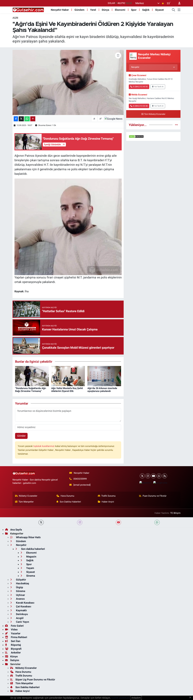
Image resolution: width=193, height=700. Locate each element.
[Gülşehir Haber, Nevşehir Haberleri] (28, 9)
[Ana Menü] (179, 10)
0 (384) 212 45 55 (140, 87)
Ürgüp (19, 587)
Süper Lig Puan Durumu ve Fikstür (35, 679)
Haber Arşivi (108, 501)
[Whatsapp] (159, 475)
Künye (14, 656)
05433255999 (80, 478)
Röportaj (15, 644)
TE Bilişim (175, 513)
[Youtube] (153, 475)
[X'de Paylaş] (21, 118)
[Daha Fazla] (32, 118)
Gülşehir (20, 579)
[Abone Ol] (113, 118)
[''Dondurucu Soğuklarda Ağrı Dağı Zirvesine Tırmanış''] (32, 375)
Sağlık (145, 9)
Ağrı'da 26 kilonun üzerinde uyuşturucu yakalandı (102, 389)
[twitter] (41, 522)
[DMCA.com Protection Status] (136, 136)
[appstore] (145, 482)
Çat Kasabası (23, 606)
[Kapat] (191, 698)
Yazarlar (15, 633)
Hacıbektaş (22, 583)
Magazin (31, 556)
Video (14, 629)
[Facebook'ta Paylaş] (16, 118)
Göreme (20, 591)
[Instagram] (147, 475)
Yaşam (30, 568)
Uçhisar (20, 594)
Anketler (15, 652)
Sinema (30, 575)
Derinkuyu (21, 614)
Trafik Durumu (108, 495)
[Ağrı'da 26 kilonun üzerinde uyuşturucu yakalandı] (104, 375)
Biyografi (16, 648)
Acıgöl (19, 618)
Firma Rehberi (18, 637)
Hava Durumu (67, 495)
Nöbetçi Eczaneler (28, 495)
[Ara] (173, 10)
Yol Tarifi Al (158, 87)
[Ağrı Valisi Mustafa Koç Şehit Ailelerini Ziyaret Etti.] (68, 375)
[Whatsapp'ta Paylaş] (27, 118)
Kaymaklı (21, 610)
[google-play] (160, 482)
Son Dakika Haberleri (70, 501)
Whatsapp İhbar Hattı (28, 537)
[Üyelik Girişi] (178, 3)
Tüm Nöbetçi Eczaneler (154, 114)
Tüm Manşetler (26, 501)
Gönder (21, 435)
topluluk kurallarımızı (44, 446)
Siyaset (159, 9)
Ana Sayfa (16, 529)
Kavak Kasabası (24, 602)
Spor (133, 9)
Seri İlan (15, 641)
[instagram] (79, 522)
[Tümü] (176, 124)
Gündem (79, 9)
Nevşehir (20, 544)
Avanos (20, 598)
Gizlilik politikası (120, 697)
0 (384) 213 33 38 (140, 106)
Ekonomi (120, 9)
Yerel (93, 9)
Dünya (105, 9)
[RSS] (164, 475)
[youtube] (118, 522)
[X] (142, 475)
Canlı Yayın (22, 621)
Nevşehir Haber (60, 9)
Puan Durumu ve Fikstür (154, 495)
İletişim (14, 660)
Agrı (15, 17)
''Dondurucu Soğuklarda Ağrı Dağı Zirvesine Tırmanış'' (30, 389)
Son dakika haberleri (33, 548)
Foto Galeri (17, 625)
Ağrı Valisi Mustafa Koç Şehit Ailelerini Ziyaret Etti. (67, 389)
